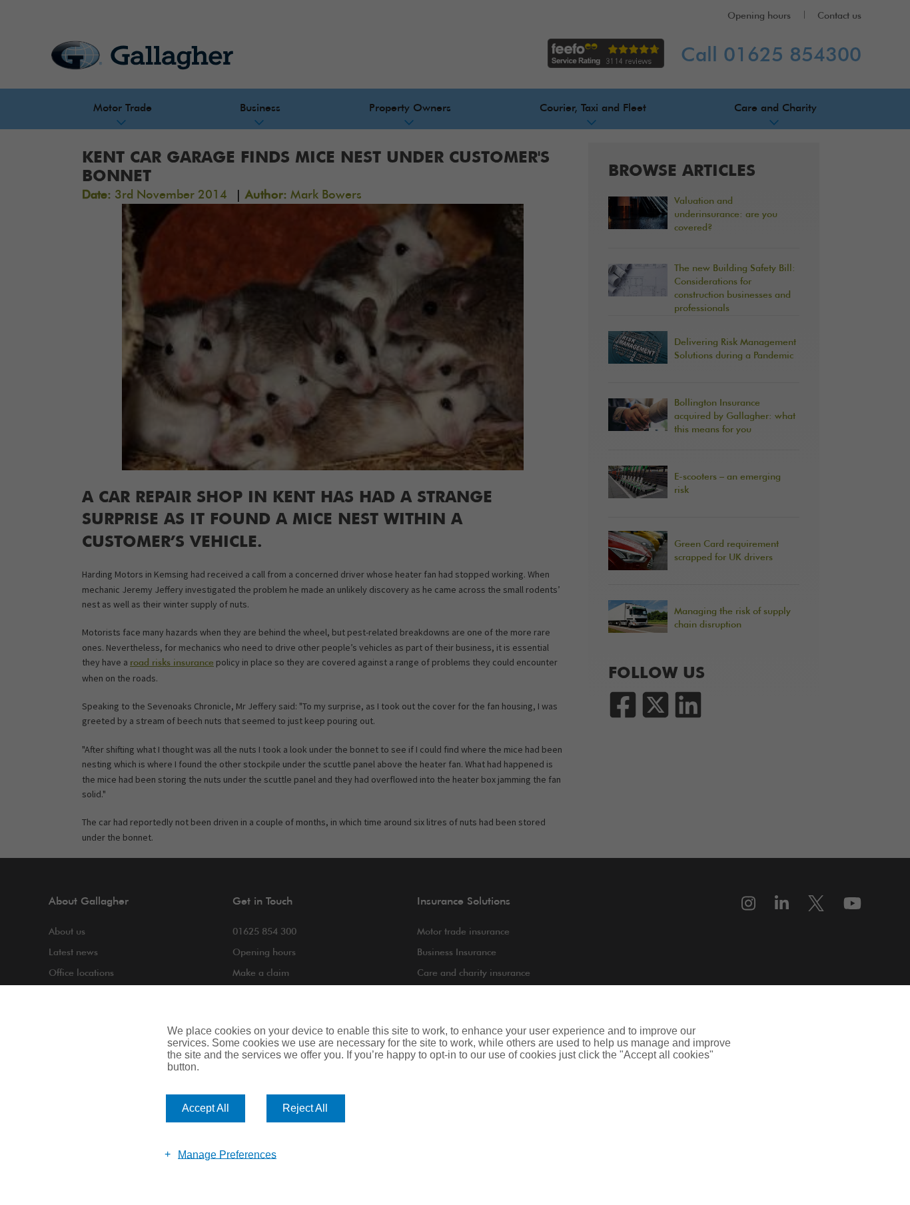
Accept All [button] (205, 1108)
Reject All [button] (305, 1108)
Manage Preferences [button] (227, 1154)
